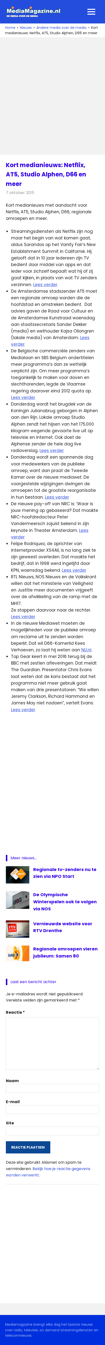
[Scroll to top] (98, 1338)
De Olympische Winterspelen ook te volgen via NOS (65, 902)
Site (10, 1123)
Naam (12, 1081)
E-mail (13, 1102)
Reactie (15, 1012)
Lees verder (45, 285)
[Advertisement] (52, 96)
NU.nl (86, 650)
